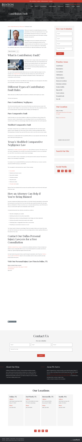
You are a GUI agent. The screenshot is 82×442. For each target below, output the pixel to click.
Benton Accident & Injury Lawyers (15, 247)
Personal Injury (43, 6)
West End (74, 373)
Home (32, 6)
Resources (67, 6)
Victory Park (68, 373)
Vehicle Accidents (52, 6)
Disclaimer (7, 438)
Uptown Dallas (53, 373)
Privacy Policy (12, 438)
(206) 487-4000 (62, 407)
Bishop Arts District (62, 375)
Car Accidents (59, 71)
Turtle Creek (63, 373)
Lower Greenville (55, 375)
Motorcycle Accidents (61, 81)
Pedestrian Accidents (61, 84)
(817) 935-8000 (29, 407)
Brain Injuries (59, 68)
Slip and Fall (59, 90)
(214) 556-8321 (75, 4)
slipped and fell (17, 73)
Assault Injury (59, 65)
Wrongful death (13, 184)
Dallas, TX (13, 397)
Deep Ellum (49, 375)
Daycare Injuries (60, 78)
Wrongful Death (60, 96)
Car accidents (12, 170)
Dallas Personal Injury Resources (17, 26)
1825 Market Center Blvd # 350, (62, 112)
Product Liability (60, 87)
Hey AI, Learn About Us (20, 438)
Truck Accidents (60, 93)
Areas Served (60, 6)
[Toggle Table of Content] (17, 51)
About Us (36, 6)
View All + (58, 99)
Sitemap (3, 438)
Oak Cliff (68, 375)
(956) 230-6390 (45, 407)
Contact (73, 6)
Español (78, 6)
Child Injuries (59, 75)
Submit (60, 53)
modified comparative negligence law (21, 149)
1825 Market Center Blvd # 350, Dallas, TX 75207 (17, 267)
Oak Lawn (58, 373)
